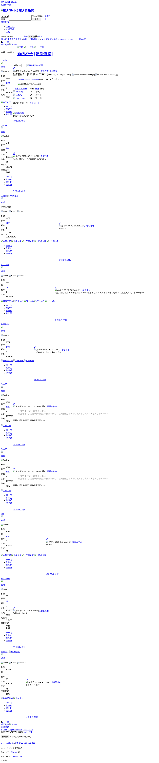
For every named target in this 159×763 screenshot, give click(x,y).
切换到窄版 (6, 5)
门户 (10, 26)
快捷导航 (5, 22)
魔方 (40, 36)
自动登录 (38, 16)
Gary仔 (4, 60)
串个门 (9, 106)
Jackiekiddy (5, 579)
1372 (8, 347)
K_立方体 (5, 265)
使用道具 (17, 121)
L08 (2, 514)
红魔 (3, 67)
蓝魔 (3, 132)
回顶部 (4, 761)
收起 (37, 88)
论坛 (10, 29)
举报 (23, 121)
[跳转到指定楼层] (35, 65)
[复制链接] (43, 53)
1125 (8, 83)
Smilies (30, 729)
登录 (25, 732)
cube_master (21, 98)
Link (15, 729)
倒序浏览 (53, 71)
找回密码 (46, 16)
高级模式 (5, 727)
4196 (8, 223)
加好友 (9, 109)
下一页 (6, 42)
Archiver (4, 743)
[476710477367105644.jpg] (83, 75)
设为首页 (5, 2)
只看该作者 (44, 71)
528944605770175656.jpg (28, 79)
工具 (8, 32)
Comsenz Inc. (17, 756)
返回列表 (5, 44)
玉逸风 (19, 95)
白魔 (3, 585)
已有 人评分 (21, 88)
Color (5, 729)
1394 (8, 536)
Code (25, 729)
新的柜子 (83, 39)
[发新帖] (13, 44)
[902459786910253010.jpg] (106, 75)
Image (10, 729)
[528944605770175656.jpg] (29, 84)
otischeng (19, 92)
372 (7, 148)
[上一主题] (29, 47)
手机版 (11, 743)
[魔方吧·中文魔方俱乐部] (17, 10)
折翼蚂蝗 (5, 324)
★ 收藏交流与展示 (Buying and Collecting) (59, 39)
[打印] (20, 47)
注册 (44, 19)
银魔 (3, 202)
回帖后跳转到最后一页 (22, 737)
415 (7, 287)
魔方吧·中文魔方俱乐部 (11, 39)
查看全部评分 (35, 103)
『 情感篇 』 (34, 39)
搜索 (26, 36)
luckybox (4, 125)
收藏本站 (13, 2)
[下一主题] (39, 47)
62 (7, 601)
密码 (3, 19)
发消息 (9, 114)
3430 (8, 674)
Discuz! (14, 752)
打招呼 (9, 112)
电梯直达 (17, 65)
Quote (19, 729)
